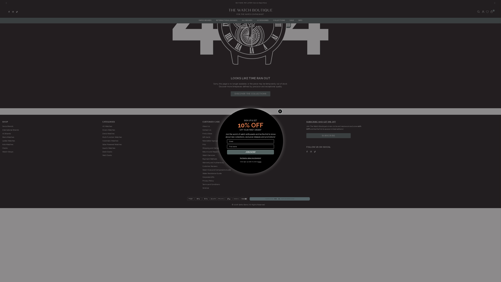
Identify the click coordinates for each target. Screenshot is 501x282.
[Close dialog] (280, 111)
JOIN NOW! (251, 152)
